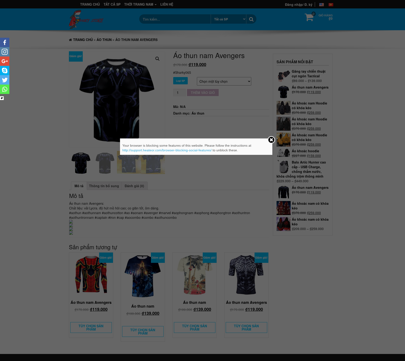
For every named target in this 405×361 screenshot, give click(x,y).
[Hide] (2, 98)
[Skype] (4, 70)
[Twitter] (4, 80)
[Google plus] (4, 61)
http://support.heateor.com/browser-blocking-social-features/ (167, 150)
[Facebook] (4, 42)
